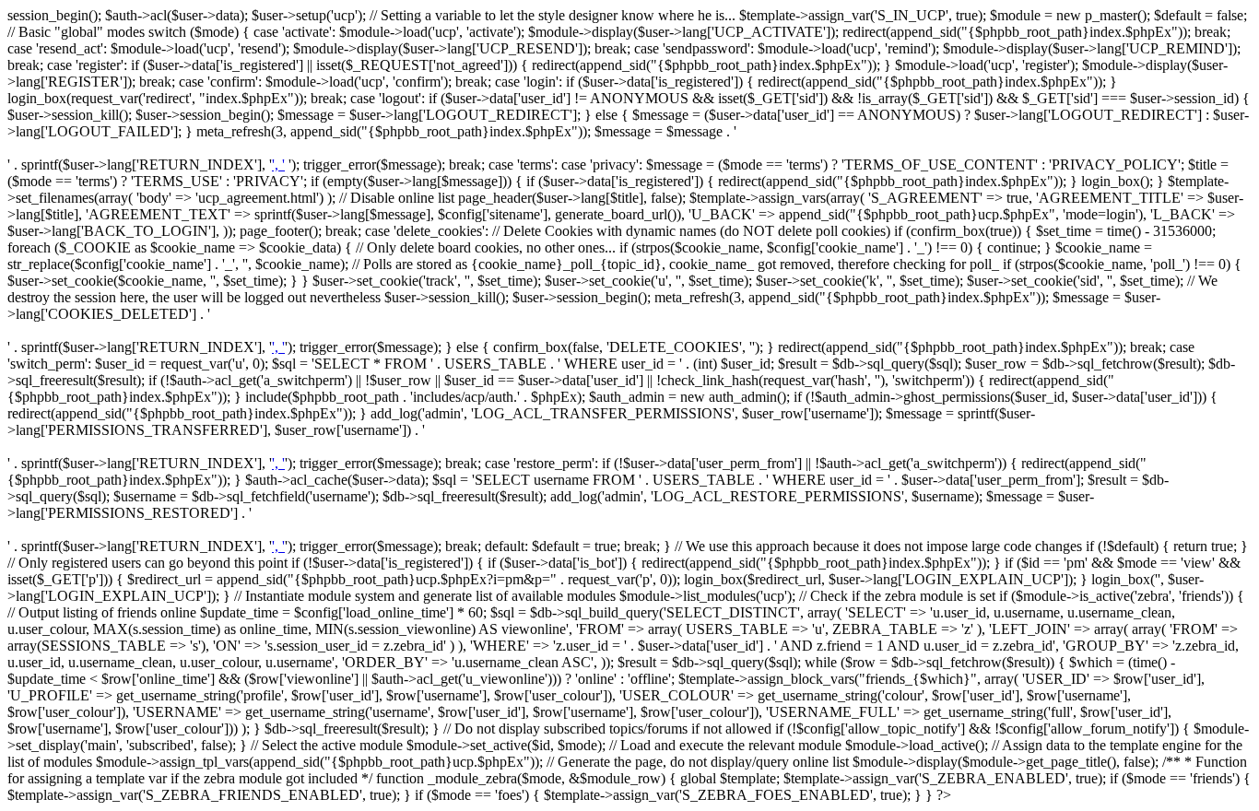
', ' (278, 164)
